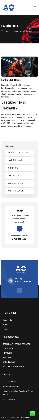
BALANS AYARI (16, 183)
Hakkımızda (7, 320)
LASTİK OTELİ (16, 160)
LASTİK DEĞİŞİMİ (17, 191)
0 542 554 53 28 (19, 239)
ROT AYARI (14, 176)
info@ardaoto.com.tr (11, 386)
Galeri (5, 324)
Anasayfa (7, 31)
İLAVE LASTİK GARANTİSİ (13, 366)
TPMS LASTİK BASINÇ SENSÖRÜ (18, 154)
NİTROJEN (14, 168)
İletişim (5, 329)
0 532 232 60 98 (23, 281)
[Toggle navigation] (35, 7)
